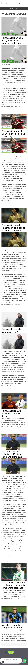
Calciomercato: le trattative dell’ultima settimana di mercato (11, 454)
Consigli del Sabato (9, 106)
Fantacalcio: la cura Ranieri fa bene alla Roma (11, 413)
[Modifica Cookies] (2, 662)
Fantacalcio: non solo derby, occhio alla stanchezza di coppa (12, 40)
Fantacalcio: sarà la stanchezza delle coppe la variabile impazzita (13, 228)
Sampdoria (23, 640)
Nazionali (17, 106)
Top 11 (11, 200)
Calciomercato (8, 555)
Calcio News (7, 426)
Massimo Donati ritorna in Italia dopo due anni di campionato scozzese (13, 585)
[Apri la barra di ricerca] (19, 3)
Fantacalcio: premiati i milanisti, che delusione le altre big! (13, 134)
